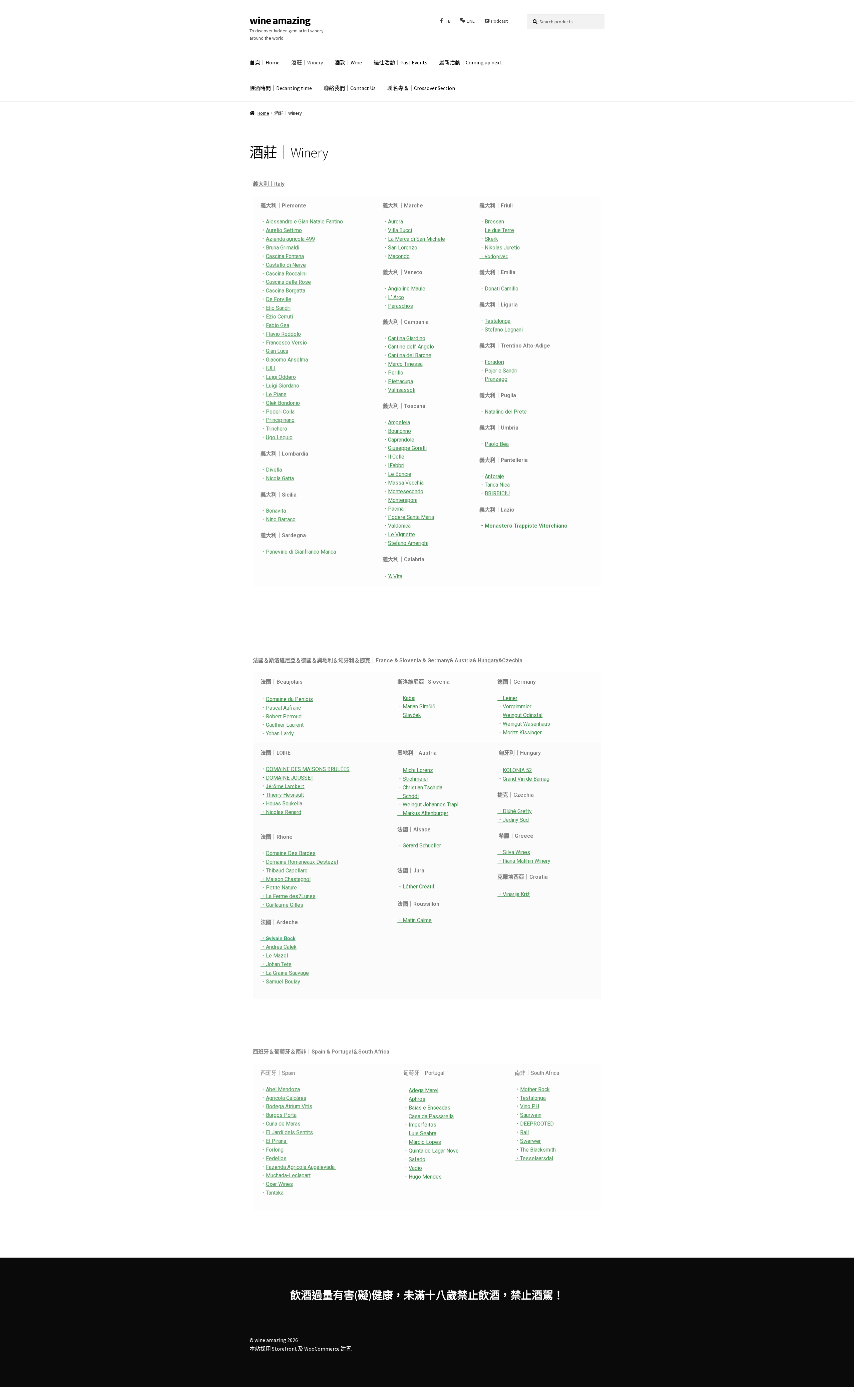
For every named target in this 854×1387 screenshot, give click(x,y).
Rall (524, 1132)
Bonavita (276, 511)
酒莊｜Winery (307, 62)
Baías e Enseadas (429, 1108)
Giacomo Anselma (287, 360)
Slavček (412, 715)
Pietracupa (400, 381)
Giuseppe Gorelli (407, 448)
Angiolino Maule (406, 288)
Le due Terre (499, 230)
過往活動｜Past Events (400, 62)
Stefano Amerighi (408, 543)
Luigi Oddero (281, 377)
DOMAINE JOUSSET (290, 778)
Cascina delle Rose (288, 282)
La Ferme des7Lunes (288, 896)
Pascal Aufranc (283, 708)
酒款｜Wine (348, 62)
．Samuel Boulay (280, 981)
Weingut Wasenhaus (526, 724)
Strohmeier (415, 779)
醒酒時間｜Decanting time (281, 88)
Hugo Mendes (425, 1177)
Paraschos (400, 306)
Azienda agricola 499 (290, 239)
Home (263, 113)
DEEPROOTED (537, 1124)
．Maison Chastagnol (286, 879)
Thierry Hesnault (285, 795)
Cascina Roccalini (286, 273)
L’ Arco (396, 297)
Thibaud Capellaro (287, 870)
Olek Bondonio (283, 403)
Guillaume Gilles (282, 905)
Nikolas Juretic (502, 247)
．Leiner (507, 698)
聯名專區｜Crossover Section (421, 88)
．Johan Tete (276, 964)
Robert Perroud (284, 716)
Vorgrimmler (517, 706)
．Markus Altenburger (422, 813)
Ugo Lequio (279, 437)
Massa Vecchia (406, 483)
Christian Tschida (422, 787)
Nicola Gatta (280, 478)
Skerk (491, 239)
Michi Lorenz (418, 770)
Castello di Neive (286, 265)
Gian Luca (277, 351)
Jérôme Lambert (285, 786)
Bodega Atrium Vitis (289, 1106)
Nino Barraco (281, 519)
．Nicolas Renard (281, 812)
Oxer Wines (279, 1184)
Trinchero (276, 429)
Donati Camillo (501, 288)
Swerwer (530, 1141)
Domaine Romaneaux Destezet (302, 862)
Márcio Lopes (425, 1142)
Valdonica (399, 526)
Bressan (494, 221)
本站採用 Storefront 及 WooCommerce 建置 (300, 1348)
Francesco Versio (286, 342)
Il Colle (396, 457)
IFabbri (396, 465)
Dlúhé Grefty (514, 811)
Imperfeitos (422, 1125)
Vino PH (529, 1106)
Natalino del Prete (506, 412)
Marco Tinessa (405, 364)
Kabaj (409, 698)
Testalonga (497, 321)
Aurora (395, 221)
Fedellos (276, 1158)
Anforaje (494, 476)
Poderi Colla (280, 412)
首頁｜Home (265, 62)
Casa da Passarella (431, 1116)
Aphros (417, 1099)
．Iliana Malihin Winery (523, 861)
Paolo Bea (497, 444)
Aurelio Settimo (284, 230)
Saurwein (530, 1115)
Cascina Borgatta (285, 290)
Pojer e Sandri (501, 371)
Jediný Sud (513, 820)
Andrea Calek (279, 947)
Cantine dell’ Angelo (411, 346)
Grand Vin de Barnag (526, 779)
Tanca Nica (497, 485)
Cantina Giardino (406, 338)
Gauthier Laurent (285, 725)
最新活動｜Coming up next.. (471, 62)
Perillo (395, 373)
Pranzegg (496, 379)
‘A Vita (395, 576)
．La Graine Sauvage (285, 973)
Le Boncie (399, 474)
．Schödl (408, 796)
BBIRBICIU (497, 493)
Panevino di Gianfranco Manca (301, 552)
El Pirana (277, 1141)
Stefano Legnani (504, 329)
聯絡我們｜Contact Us (350, 88)
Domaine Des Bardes (291, 853)
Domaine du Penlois (289, 699)
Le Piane (276, 394)
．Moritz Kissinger (519, 732)
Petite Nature (281, 887)
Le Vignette (401, 534)
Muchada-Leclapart (288, 1175)
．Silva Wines (513, 852)
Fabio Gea (277, 325)
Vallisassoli (401, 390)
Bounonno (399, 431)
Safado (417, 1159)
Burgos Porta (281, 1115)
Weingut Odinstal (522, 715)
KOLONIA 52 (517, 770)
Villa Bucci (400, 230)
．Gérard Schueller (419, 845)
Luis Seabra (422, 1133)
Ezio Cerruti (279, 316)
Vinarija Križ (516, 894)
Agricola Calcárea (286, 1098)
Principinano (280, 420)
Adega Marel (423, 1090)
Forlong (275, 1150)
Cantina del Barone (409, 355)
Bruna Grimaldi (282, 247)
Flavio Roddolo (283, 334)
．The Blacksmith (535, 1150)
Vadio (415, 1168)
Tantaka (275, 1193)
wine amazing (280, 20)
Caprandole (401, 440)
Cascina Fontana (285, 256)
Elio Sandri (278, 308)
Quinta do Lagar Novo (434, 1151)
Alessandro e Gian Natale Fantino (304, 221)
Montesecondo (405, 491)
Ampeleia (399, 422)
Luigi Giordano (282, 386)
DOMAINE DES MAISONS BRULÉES (308, 769)
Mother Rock (535, 1089)
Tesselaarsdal (536, 1158)
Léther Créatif (416, 886)
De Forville (278, 299)
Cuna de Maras (283, 1124)
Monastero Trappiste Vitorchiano (523, 526)
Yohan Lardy (280, 733)
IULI (271, 368)
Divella (274, 470)
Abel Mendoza (283, 1089)
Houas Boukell (280, 803)
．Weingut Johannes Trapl (427, 804)
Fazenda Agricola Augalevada (301, 1167)
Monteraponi (402, 500)
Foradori (494, 362)
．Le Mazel (274, 955)
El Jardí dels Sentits (289, 1132)
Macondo (399, 256)
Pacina (396, 509)
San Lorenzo (402, 247)
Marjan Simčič (419, 706)
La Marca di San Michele (416, 239)
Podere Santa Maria (411, 517)
